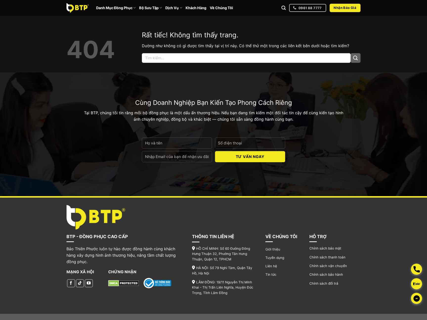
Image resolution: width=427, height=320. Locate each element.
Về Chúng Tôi (221, 8)
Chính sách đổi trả (323, 283)
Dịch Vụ (172, 8)
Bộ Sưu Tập (149, 8)
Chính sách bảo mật (325, 248)
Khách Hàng (196, 8)
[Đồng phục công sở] (77, 7)
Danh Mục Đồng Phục (114, 8)
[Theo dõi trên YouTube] (89, 283)
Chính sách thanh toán (327, 257)
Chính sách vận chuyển (328, 266)
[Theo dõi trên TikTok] (80, 283)
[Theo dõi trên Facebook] (71, 283)
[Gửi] (356, 58)
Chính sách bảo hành (326, 274)
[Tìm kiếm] (283, 8)
